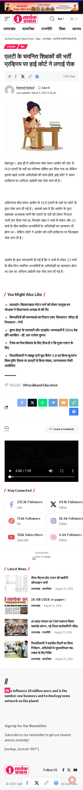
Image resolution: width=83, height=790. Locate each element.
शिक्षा (23, 46)
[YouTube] (75, 770)
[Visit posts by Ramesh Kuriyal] (9, 90)
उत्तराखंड (11, 46)
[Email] (63, 403)
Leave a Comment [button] (63, 428)
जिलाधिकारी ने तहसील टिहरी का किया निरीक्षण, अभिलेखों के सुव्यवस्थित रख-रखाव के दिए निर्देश (52, 648)
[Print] (37, 76)
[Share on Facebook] (15, 76)
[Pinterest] (25, 520)
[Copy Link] (30, 76)
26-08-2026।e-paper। (48, 599)
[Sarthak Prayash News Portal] (25, 19)
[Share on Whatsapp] (42, 403)
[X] (69, 770)
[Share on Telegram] (53, 403)
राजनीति (46, 632)
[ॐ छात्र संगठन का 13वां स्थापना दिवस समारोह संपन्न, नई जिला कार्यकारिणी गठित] (16, 627)
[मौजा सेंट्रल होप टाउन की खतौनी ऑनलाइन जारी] (16, 583)
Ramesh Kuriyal (25, 87)
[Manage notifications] (72, 780)
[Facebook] (25, 504)
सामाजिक (46, 588)
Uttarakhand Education (40, 385)
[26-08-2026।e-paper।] (16, 605)
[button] (8, 19)
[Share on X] (23, 76)
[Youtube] (25, 537)
